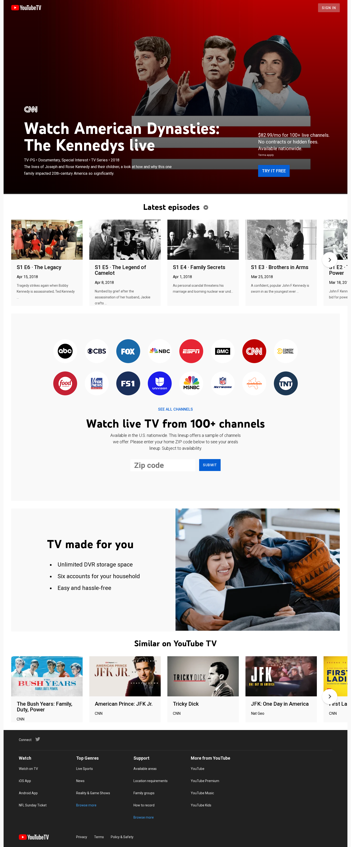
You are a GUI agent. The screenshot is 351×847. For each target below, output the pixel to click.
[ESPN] (191, 351)
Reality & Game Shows (93, 793)
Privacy (81, 837)
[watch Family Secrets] (203, 240)
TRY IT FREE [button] (274, 170)
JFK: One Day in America (280, 704)
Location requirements (150, 781)
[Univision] (160, 384)
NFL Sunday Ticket (33, 805)
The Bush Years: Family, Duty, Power (44, 707)
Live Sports (84, 769)
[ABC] (65, 351)
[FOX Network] (128, 351)
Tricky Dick (186, 704)
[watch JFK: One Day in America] (281, 676)
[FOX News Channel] (96, 384)
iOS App (25, 781)
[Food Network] (65, 384)
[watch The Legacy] (47, 240)
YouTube (197, 769)
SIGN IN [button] (329, 8)
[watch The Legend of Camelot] (125, 240)
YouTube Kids (201, 805)
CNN (20, 719)
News (80, 781)
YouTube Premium (205, 781)
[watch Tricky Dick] (203, 676)
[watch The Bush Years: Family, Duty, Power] (47, 676)
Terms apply (266, 155)
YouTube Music (202, 793)
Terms (99, 837)
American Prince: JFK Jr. (124, 704)
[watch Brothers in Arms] (281, 240)
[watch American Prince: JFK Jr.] (125, 676)
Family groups (143, 793)
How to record (143, 805)
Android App (28, 793)
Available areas (145, 769)
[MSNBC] (191, 384)
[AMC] (223, 351)
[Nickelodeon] (254, 384)
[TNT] (286, 384)
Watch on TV (28, 769)
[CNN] (31, 109)
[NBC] (160, 351)
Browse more (86, 805)
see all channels (175, 409)
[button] (329, 259)
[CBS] (96, 351)
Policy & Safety (122, 837)
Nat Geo (257, 713)
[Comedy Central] (286, 351)
